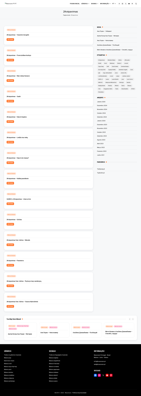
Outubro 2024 (101, 113)
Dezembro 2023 (102, 124)
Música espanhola (54, 361)
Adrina (119, 60)
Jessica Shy (123, 72)
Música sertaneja (9, 381)
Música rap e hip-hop (22, 326)
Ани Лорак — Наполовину (105, 40)
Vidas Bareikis (124, 88)
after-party (127, 60)
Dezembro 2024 (102, 105)
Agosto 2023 (101, 140)
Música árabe (53, 378)
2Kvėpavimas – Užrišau (14, 219)
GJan (131, 69)
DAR (108, 66)
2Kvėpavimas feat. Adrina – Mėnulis (18, 240)
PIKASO (116, 85)
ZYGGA (133, 88)
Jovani (111, 76)
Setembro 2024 (102, 117)
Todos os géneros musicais (12, 355)
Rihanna (129, 85)
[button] (129, 319)
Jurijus (117, 76)
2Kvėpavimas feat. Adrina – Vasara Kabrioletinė (22, 301)
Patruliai (110, 85)
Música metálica (9, 375)
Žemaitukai (101, 92)
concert (126, 63)
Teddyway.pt (101, 169)
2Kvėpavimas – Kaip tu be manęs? (18, 158)
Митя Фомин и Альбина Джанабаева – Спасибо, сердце (115, 50)
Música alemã (53, 375)
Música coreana (54, 366)
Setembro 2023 (102, 136)
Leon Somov (130, 79)
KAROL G (100, 79)
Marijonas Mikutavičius (111, 82)
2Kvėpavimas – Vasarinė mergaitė (18, 35)
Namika (128, 82)
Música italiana (53, 372)
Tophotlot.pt (101, 173)
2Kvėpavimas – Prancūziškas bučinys (19, 55)
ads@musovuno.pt (99, 364)
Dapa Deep (101, 66)
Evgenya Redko (112, 69)
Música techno (8, 372)
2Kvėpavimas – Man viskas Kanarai (18, 76)
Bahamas (112, 63)
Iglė (99, 72)
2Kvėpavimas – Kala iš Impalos (17, 117)
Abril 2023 (100, 143)
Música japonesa (54, 369)
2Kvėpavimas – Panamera (15, 260)
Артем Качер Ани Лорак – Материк (108, 36)
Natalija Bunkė (101, 85)
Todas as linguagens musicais (58, 355)
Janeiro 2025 (101, 102)
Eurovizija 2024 (101, 69)
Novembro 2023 (102, 128)
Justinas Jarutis (126, 76)
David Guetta (115, 66)
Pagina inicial (66, 15)
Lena (122, 79)
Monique (121, 82)
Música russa (12, 328)
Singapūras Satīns (108, 88)
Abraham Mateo (111, 60)
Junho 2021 (101, 155)
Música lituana (11, 29)
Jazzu (116, 72)
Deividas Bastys (125, 66)
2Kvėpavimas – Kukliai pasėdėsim (18, 178)
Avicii (105, 63)
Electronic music (9, 361)
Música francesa (54, 363)
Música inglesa (53, 358)
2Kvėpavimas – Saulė (14, 96)
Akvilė (99, 63)
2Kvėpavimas (101, 60)
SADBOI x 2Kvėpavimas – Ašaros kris (19, 199)
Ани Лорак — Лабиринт (104, 31)
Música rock (8, 363)
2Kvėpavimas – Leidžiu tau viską (17, 137)
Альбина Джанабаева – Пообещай (108, 45)
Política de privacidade (79, 393)
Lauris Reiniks (115, 79)
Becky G (119, 63)
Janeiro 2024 (101, 121)
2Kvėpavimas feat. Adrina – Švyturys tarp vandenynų (24, 281)
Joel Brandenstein (102, 76)
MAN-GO (100, 82)
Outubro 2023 (101, 132)
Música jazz (7, 369)
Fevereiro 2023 (101, 151)
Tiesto (116, 88)
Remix (123, 85)
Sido (99, 88)
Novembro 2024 (102, 109)
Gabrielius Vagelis (123, 69)
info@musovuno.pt (100, 361)
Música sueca (53, 381)
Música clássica (9, 378)
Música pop (12, 326)
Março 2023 (101, 147)
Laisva (107, 79)
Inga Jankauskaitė (107, 72)
